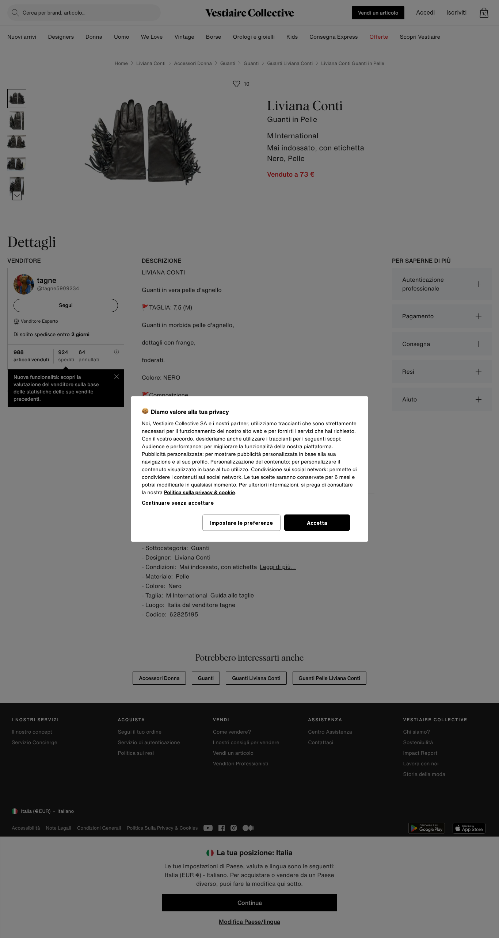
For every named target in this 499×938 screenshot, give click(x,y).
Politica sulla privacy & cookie (199, 492)
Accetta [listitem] (317, 523)
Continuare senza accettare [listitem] (178, 503)
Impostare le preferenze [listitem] (241, 523)
